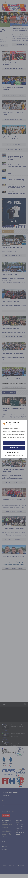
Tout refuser (14, 447)
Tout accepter (14, 443)
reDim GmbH (20, 455)
